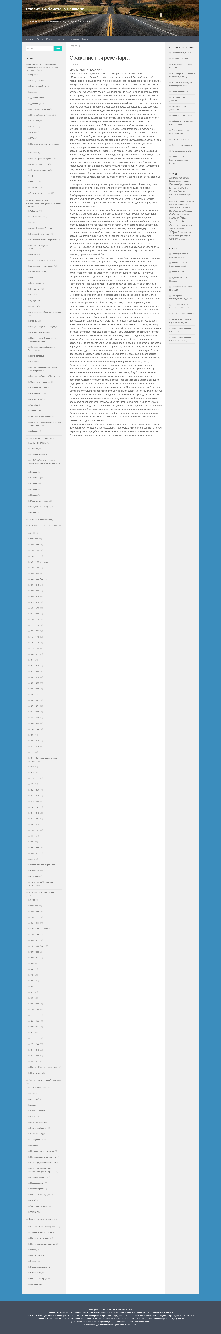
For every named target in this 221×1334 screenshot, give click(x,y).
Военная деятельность (182, 145)
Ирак (185, 195)
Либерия (34, 306)
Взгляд (61, 39)
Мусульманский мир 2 (40, 507)
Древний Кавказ (37, 98)
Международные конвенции (42, 326)
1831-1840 (34, 671)
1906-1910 (34, 741)
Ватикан (33, 1116)
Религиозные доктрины (40, 1267)
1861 (32, 694)
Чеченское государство (40, 193)
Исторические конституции (42, 1151)
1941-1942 (34, 807)
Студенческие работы (40, 170)
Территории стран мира (40, 1206)
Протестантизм (37, 1255)
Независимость (37, 1183)
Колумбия (190, 201)
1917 (32, 752)
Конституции (36, 121)
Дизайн (33, 92)
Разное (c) (34, 153)
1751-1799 (34, 1015)
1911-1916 (34, 746)
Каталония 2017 (37, 283)
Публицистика (36, 1073)
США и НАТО (36, 399)
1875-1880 (34, 712)
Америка (34, 448)
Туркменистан (179, 228)
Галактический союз (39, 86)
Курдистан (35, 300)
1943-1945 (34, 813)
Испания (173, 198)
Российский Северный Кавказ (43, 376)
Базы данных (36, 80)
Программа (73, 39)
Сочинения (35, 870)
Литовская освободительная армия (45, 312)
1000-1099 (34, 544)
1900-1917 (34, 1027)
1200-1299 (34, 556)
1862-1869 (34, 700)
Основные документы (181, 53)
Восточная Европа (38, 1128)
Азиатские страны (38, 443)
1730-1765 (34, 637)
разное (33, 512)
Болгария (179, 181)
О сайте (29, 39)
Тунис (171, 228)
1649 (32, 969)
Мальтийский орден (39, 1177)
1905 (32, 735)
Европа (33, 472)
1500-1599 (34, 952)
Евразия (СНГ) (36, 1134)
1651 (32, 981)
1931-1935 (34, 796)
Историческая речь (180, 139)
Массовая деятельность (182, 115)
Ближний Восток (37, 1111)
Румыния (172, 222)
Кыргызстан (184, 205)
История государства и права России (44, 525)
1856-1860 (34, 689)
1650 (32, 975)
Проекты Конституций (40, 1194)
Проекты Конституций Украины (44, 1067)
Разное (33, 361)
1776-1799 (34, 648)
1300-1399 (34, 568)
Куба (178, 204)
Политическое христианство (42, 1244)
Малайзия (173, 211)
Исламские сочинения (40, 109)
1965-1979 (34, 824)
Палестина (185, 214)
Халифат (34, 187)
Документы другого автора (41, 260)
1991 (32, 842)
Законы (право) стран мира (40, 438)
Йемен (185, 198)
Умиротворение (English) (182, 151)
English (33, 75)
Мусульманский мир (39, 501)
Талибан (34, 405)
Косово (33, 295)
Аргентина (173, 178)
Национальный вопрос (181, 59)
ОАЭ (172, 214)
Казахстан (173, 201)
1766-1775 (75, 46)
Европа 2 (34, 483)
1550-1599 (34, 591)
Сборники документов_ (40, 382)
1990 (32, 836)
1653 (32, 992)
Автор (40, 39)
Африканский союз (38, 454)
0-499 (32, 533)
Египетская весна (38, 272)
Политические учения (39, 1238)
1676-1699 (34, 614)
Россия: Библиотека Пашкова (55, 9)
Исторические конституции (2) (43, 1157)
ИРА (32, 277)
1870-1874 (34, 706)
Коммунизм (35, 289)
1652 (32, 986)
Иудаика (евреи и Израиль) (42, 115)
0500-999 (34, 539)
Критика (33, 126)
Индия (181, 195)
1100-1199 (34, 550)
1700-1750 (34, 1009)
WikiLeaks (34, 211)
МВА (32, 138)
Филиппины (188, 232)
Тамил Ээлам (36, 411)
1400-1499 (34, 573)
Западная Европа (38, 1139)
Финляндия (173, 236)
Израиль (34, 495)
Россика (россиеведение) (41, 158)
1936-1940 (34, 801)
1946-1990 (34, 1056)
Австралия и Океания (39, 1088)
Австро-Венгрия (37, 217)
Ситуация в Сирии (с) (39, 393)
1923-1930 (34, 790)
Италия (180, 198)
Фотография (35, 1284)
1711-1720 (34, 625)
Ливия (180, 207)
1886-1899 (34, 723)
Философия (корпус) (39, 1278)
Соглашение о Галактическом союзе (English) (178, 160)
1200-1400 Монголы (39, 562)
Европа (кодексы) (38, 478)
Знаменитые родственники (40, 519)
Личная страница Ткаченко (42, 1232)
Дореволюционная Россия (41, 266)
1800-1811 (34, 654)
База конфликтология (39, 234)
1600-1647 (34, 957)
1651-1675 (34, 608)
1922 (32, 784)
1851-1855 (34, 683)
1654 (32, 998)
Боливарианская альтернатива (43, 240)
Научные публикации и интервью (44, 144)
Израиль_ (34, 1145)
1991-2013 (34, 1061)
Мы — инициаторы (180, 91)
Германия (183, 187)
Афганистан (184, 178)
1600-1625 (34, 596)
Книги (85, 39)
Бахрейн (172, 181)
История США (178, 272)
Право (33, 1250)
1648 (32, 963)
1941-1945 (34, 1050)
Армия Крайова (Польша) (41, 228)
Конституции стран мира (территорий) (44, 1080)
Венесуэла (172, 188)
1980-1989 (34, 830)
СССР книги (35, 876)
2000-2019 (34, 853)
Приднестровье (37, 356)
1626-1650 (34, 602)
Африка (33, 1105)
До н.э (32, 859)
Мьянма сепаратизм (39, 332)
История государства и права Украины (45, 892)
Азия (32, 222)
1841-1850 (34, 677)
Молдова (188, 211)
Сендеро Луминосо (38, 388)
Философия (35, 181)
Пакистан (178, 214)
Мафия (33, 132)
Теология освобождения (40, 416)
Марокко (181, 211)
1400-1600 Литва (37, 579)
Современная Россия (39, 164)
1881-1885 (34, 717)
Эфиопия (34, 431)
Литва (187, 207)
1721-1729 (34, 631)
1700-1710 (34, 619)
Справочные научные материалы (43, 1219)
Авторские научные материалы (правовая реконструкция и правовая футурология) (42, 67)
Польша (174, 218)
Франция (34, 1212)
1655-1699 (34, 1004)
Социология (35, 1273)
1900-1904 (34, 729)
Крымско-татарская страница (43, 1226)
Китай (182, 201)
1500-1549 (34, 585)
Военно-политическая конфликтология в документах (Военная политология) (43, 203)
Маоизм (33, 321)
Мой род (50, 39)
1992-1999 (34, 847)
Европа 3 (34, 489)
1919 (32, 772)
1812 (32, 660)
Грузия (33, 254)
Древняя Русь (36, 103)
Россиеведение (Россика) (183, 313)
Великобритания (37, 1122)
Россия (185, 218)
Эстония (173, 238)
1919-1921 (34, 1038)
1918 (32, 767)
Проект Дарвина (37, 1189)
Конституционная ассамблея (43, 1163)
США (32, 1200)
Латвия (172, 208)
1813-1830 (34, 666)
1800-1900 (34, 1021)
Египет (181, 191)
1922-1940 (34, 1044)
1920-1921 (34, 778)
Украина (33, 176)
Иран (189, 195)
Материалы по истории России (43, 865)
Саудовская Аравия (180, 225)
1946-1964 (34, 819)
